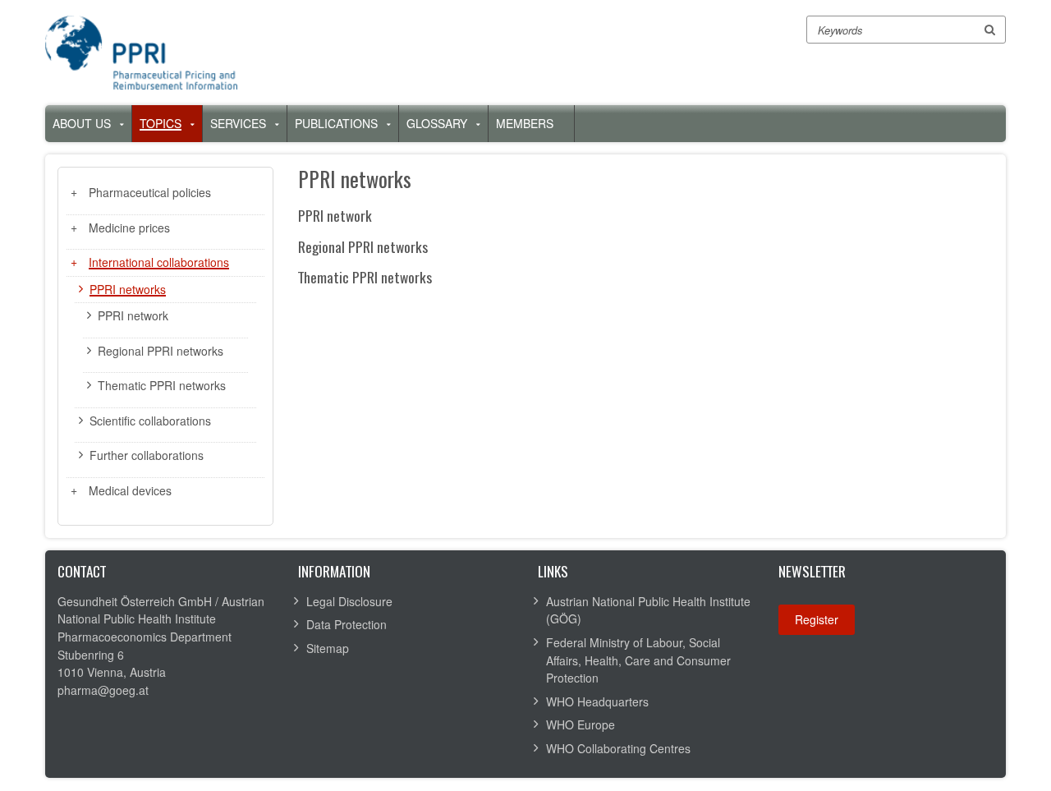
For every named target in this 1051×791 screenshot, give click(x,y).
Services (238, 123)
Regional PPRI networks (160, 351)
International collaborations (159, 262)
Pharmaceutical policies (150, 192)
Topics (160, 123)
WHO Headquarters (597, 701)
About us (82, 123)
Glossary (436, 123)
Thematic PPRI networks (162, 385)
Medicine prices (129, 227)
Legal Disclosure (349, 601)
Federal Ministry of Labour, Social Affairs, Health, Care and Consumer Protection (638, 660)
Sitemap (327, 648)
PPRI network (133, 315)
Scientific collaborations (150, 420)
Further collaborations (146, 455)
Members (524, 123)
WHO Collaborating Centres (618, 748)
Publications (336, 123)
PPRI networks (127, 289)
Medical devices (130, 490)
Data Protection (346, 624)
